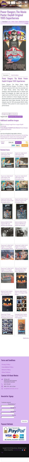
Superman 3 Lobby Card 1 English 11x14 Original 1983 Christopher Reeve (7, 247)
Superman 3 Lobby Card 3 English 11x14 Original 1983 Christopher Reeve (7, 270)
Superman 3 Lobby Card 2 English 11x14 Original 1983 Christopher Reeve (21, 247)
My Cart (25, 4)
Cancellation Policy (7, 367)
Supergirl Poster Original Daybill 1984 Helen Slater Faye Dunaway (21, 316)
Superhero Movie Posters (16, 116)
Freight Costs (5, 114)
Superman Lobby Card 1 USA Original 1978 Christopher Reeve (7, 154)
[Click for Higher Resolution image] (14, 48)
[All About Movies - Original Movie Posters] (4, 3)
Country (14, 415)
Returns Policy (6, 370)
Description (6, 75)
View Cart (24, 145)
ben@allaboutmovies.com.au (11, 388)
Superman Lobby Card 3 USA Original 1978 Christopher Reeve (21, 177)
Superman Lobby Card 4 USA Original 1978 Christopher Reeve (21, 154)
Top (2, 452)
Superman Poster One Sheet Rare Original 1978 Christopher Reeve (7, 200)
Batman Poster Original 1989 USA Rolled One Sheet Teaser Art (6, 293)
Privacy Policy (6, 364)
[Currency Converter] (27, 142)
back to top (26, 338)
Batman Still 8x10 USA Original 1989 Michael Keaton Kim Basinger (20, 224)
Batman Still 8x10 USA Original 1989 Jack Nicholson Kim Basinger (6, 224)
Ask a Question (13, 114)
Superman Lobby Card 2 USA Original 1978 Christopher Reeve (7, 177)
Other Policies (6, 372)
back (16, 21)
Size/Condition (15, 75)
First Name (13, 407)
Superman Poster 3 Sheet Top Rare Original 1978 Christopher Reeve (21, 200)
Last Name (13, 411)
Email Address (12, 404)
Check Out (20, 4)
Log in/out (26, 1)
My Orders (20, 1)
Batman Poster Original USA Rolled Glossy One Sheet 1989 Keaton (20, 270)
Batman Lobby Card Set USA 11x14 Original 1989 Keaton (21, 293)
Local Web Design (17, 450)
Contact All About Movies (9, 375)
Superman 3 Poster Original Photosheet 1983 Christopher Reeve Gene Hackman (7, 316)
